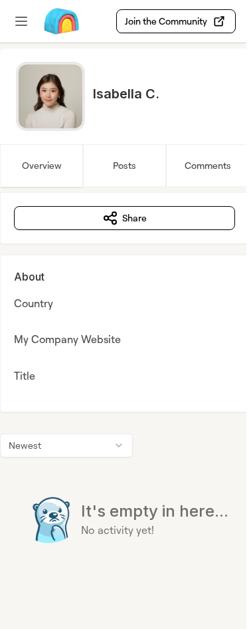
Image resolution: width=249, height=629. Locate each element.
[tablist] (124, 165)
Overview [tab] (42, 165)
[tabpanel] (124, 394)
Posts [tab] (124, 165)
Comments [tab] (208, 165)
